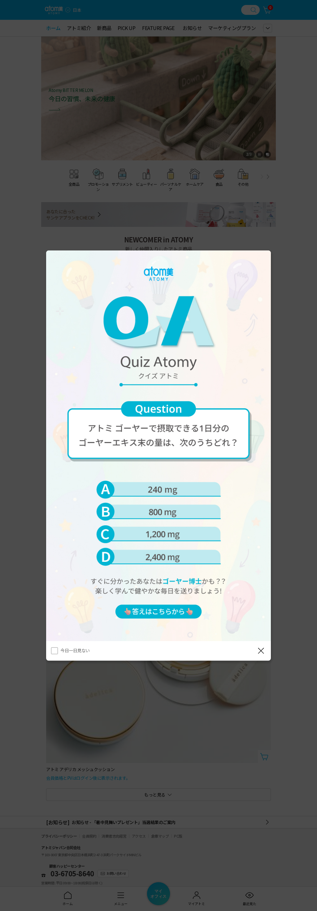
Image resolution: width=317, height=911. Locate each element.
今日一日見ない (75, 650)
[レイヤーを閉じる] (261, 651)
